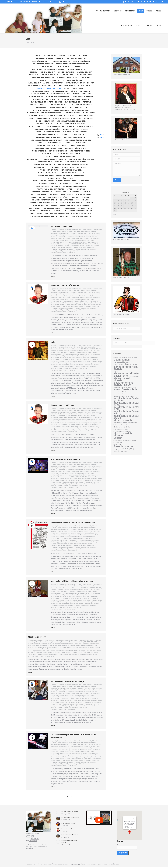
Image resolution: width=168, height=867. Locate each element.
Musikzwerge (84, 181)
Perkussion (78, 183)
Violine (125, 451)
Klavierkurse (85, 91)
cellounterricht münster (43, 64)
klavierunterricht (134, 376)
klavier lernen (121, 376)
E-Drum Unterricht (48, 66)
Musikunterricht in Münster (38, 83)
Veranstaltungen (59, 211)
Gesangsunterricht (84, 72)
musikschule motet (36, 126)
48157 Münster (11, 2)
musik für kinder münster (51, 113)
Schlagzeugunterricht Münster (44, 200)
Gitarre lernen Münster (51, 75)
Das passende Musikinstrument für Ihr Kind (72, 64)
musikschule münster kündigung (48, 143)
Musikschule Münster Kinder (73, 134)
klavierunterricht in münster (57, 96)
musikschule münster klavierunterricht (46, 140)
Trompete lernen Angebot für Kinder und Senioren (70, 205)
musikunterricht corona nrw (69, 154)
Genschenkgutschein (66, 72)
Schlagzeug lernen (83, 194)
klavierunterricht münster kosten (75, 99)
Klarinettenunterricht (41, 91)
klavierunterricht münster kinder (46, 99)
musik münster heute (37, 115)
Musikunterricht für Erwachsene (81, 159)
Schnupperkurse (66, 200)
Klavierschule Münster (82, 94)
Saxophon (81, 189)
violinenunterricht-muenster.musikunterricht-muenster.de (68, 213)
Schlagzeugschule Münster (58, 197)
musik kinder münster (72, 113)
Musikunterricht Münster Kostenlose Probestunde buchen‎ (61, 173)
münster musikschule (78, 107)
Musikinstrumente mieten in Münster (67, 118)
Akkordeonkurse (50, 56)
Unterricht (34, 211)
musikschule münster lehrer (75, 143)
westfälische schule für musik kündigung (76, 216)
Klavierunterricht (36, 96)
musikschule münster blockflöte (80, 126)
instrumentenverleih (67, 85)
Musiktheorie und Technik (80, 151)
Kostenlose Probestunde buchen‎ (60, 105)
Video (32, 213)
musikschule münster (55, 126)
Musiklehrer (117, 390)
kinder (135, 364)
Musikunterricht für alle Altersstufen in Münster (46, 159)
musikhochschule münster (39, 118)
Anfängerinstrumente (44, 58)
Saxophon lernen (123, 446)
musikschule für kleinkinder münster (71, 121)
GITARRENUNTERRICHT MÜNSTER (43, 77)
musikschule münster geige (48, 134)
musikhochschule (86, 115)
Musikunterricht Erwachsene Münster (61, 156)
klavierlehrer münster (39, 94)
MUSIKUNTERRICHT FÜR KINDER (75, 162)
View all (38, 56)
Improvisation (57, 83)
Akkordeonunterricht (67, 56)
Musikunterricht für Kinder (121, 427)
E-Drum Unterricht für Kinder (69, 66)
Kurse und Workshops (84, 105)
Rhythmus (70, 189)
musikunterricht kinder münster (75, 167)
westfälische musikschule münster (43, 216)
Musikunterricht (48, 154)
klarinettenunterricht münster (64, 91)
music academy (32, 113)
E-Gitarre (124, 357)
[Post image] (58, 812)
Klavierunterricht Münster (82, 96)
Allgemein (83, 56)
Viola (121, 451)
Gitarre (134, 357)
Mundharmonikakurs (61, 110)
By (58, 252)
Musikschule (129, 389)
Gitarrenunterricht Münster (63, 405)
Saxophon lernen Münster (42, 192)
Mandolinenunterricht (58, 107)
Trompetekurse (34, 208)
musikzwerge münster (47, 183)
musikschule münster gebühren (75, 132)
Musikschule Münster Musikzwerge (48, 148)
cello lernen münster (61, 61)
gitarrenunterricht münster (68, 77)
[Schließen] (134, 818)
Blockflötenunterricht (76, 58)
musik (134, 387)
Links (53, 342)
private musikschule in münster (48, 186)
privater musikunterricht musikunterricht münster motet (124, 441)
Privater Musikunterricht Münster (50, 189)
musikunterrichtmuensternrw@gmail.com (54, 2)
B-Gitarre (115, 357)
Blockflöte (60, 58)
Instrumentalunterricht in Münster (80, 83)
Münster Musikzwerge (41, 110)
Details (53, 276)
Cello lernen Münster (81, 61)
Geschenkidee (34, 75)
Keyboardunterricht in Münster (49, 88)
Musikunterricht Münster (71, 170)
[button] (129, 832)
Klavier (116, 371)
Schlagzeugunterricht (81, 197)
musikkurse (88, 118)
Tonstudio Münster (40, 205)
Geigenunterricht (48, 72)
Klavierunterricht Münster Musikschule (46, 102)
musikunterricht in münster (120, 429)
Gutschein (86, 77)
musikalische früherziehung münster (62, 115)
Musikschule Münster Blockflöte (47, 129)
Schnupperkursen (82, 200)
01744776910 (33, 841)
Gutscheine (42, 80)
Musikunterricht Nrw (37, 637)
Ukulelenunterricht (85, 208)
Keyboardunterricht (86, 85)
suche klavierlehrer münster (71, 202)
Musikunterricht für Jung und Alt (49, 162)
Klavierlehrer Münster (126, 373)
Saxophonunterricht (39, 194)
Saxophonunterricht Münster (61, 194)
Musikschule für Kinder (45, 121)
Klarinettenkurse (78, 88)
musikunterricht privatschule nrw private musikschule (54, 181)
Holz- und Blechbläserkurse (73, 80)
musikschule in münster (45, 124)
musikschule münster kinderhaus (48, 137)
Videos (39, 213)
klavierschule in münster (60, 94)
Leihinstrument (41, 107)
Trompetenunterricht (52, 208)
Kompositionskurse (37, 105)
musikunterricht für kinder (44, 164)
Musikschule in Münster (120, 392)
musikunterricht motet (49, 170)
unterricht (116, 451)
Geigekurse (34, 72)
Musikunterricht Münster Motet (61, 178)
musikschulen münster (58, 151)
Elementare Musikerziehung (78, 69)
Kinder (66, 88)
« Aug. (115, 214)
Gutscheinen (54, 80)
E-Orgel (129, 357)
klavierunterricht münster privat (78, 102)
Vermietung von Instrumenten (80, 211)
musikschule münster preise (76, 148)
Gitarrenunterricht (85, 75)
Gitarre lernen (121, 360)
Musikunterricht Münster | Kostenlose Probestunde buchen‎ (61, 175)
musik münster (89, 113)
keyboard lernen (122, 364)
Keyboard (128, 362)
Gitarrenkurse (68, 75)
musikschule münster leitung (48, 145)
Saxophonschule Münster (80, 192)
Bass (120, 357)
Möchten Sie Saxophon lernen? (70, 811)
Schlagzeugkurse (38, 197)
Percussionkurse (65, 183)
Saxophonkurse (61, 192)
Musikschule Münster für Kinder (75, 129)
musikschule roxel (39, 151)
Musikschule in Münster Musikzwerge (71, 124)
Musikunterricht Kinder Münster (70, 829)
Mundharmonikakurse (80, 110)
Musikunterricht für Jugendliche (120, 424)
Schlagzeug (129, 449)
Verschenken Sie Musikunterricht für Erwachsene (73, 523)
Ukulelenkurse (69, 208)
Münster (117, 438)
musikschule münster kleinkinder (78, 140)
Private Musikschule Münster (74, 186)
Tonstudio (89, 202)
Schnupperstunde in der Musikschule (43, 202)
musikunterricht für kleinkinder (46, 167)
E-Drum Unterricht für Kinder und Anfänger (48, 69)
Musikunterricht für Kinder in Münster (73, 164)
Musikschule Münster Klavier (75, 137)
